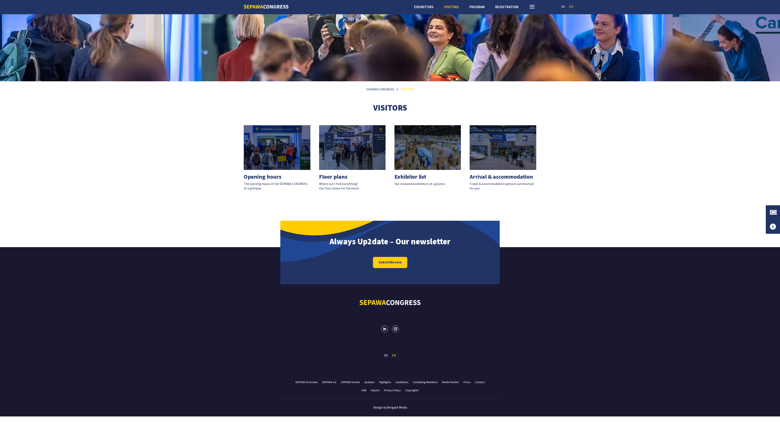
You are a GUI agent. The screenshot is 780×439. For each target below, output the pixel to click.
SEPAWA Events (350, 382)
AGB (363, 390)
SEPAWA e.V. (329, 382)
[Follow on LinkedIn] (384, 328)
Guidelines (402, 382)
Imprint (375, 390)
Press (467, 382)
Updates (369, 382)
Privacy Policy (392, 390)
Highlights (385, 382)
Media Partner (450, 382)
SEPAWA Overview (306, 382)
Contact (480, 382)
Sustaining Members (425, 382)
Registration (507, 8)
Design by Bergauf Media (390, 407)
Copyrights (412, 390)
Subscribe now (390, 262)
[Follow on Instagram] (395, 328)
